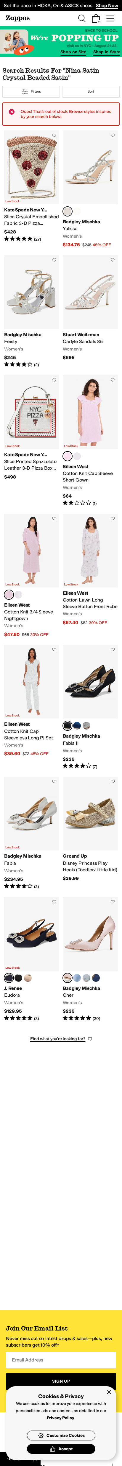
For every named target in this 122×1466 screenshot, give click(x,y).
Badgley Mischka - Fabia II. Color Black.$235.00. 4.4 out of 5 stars (90, 707)
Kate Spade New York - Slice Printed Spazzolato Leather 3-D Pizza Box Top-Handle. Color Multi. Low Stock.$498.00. (31, 441)
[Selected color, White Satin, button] (67, 211)
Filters (36, 91)
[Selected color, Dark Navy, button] (9, 978)
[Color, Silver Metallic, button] (77, 211)
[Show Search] (82, 18)
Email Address (27, 1360)
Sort (91, 91)
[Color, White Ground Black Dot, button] (77, 456)
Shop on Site (73, 51)
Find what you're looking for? (58, 1038)
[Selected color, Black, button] (67, 725)
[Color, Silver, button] (86, 725)
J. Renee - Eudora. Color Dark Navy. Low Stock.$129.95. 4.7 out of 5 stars (31, 959)
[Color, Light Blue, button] (86, 978)
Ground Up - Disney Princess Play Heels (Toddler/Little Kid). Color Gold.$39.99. (90, 833)
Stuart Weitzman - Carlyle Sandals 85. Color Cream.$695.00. (90, 311)
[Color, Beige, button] (28, 978)
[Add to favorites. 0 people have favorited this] (54, 135)
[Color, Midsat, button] (96, 978)
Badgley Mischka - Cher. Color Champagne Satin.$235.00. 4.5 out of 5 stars (90, 959)
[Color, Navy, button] (77, 725)
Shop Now (107, 5)
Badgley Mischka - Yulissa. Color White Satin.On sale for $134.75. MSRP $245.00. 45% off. (90, 189)
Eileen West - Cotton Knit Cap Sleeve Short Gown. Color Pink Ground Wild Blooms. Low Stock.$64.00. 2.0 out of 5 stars (90, 441)
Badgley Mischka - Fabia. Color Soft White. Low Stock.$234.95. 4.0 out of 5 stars (31, 833)
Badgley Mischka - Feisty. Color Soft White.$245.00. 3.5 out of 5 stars (31, 311)
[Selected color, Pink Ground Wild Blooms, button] (67, 456)
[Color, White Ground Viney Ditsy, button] (18, 594)
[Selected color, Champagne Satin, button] (67, 978)
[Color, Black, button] (18, 978)
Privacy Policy (60, 1417)
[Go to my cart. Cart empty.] (96, 18)
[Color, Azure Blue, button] (77, 978)
